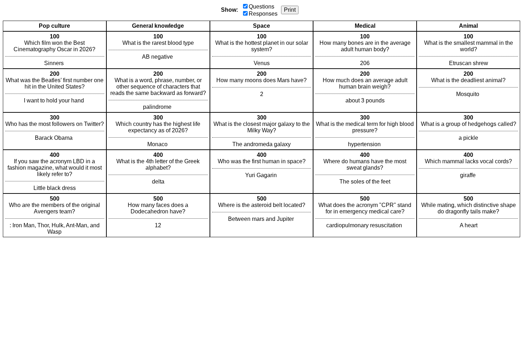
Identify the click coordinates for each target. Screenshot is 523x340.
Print (290, 10)
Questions (261, 7)
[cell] (54, 50)
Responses (263, 14)
